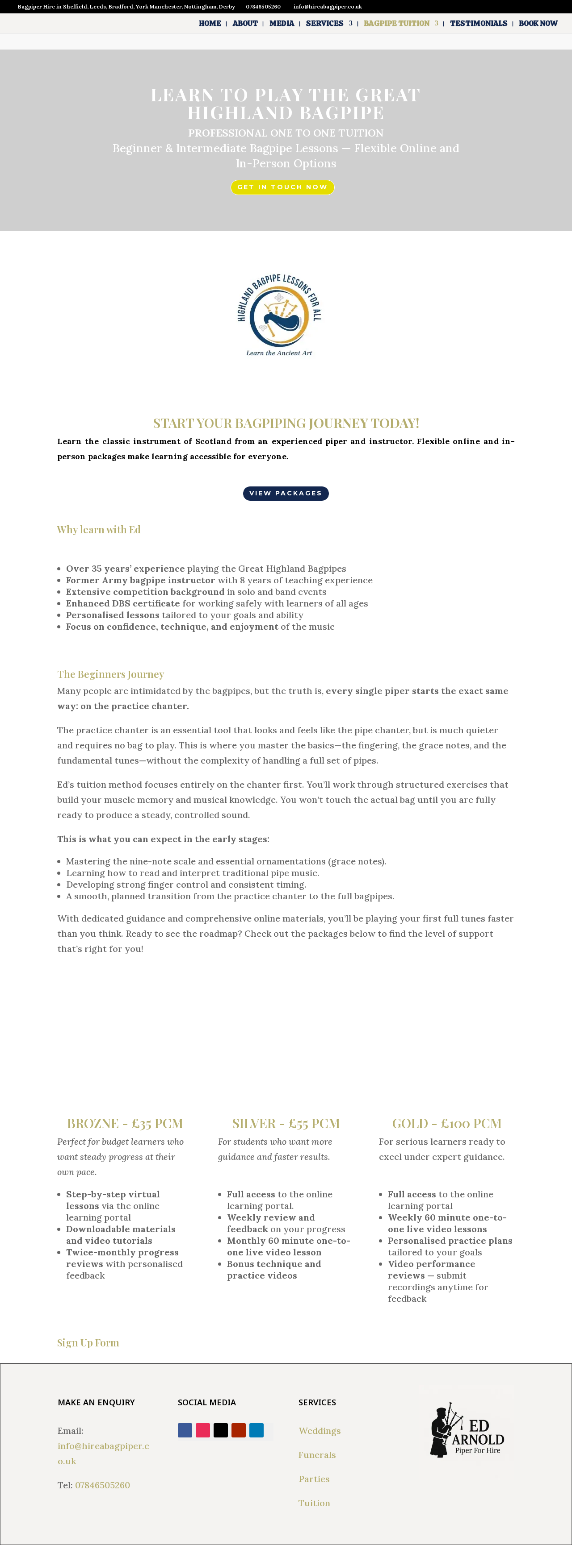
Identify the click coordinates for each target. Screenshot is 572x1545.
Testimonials (479, 24)
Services (325, 24)
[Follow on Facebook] (185, 1430)
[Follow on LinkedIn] (256, 1430)
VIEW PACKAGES (286, 493)
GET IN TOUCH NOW (282, 187)
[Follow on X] (221, 1430)
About (245, 24)
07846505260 (102, 1485)
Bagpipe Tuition (396, 24)
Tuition (314, 1502)
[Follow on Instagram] (203, 1430)
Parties (314, 1478)
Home (210, 24)
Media (281, 24)
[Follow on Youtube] (238, 1430)
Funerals (317, 1454)
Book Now (538, 24)
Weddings (320, 1430)
